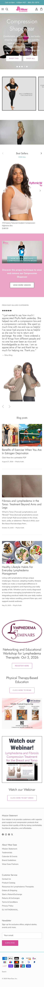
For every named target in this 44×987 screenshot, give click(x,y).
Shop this (14, 58)
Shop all (30, 58)
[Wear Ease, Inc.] (22, 9)
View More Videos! (22, 285)
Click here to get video (22, 798)
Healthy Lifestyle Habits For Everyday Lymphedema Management (17, 570)
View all (22, 157)
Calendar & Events (9, 856)
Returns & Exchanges (11, 898)
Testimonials (7, 852)
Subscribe (10, 943)
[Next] (40, 190)
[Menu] (2, 9)
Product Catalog (8, 883)
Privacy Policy (7, 906)
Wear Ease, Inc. (12, 979)
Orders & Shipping (9, 890)
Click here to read (22, 690)
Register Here (22, 666)
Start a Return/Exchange (12, 894)
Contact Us (6, 879)
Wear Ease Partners (10, 864)
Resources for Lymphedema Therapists (18, 886)
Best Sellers (22, 153)
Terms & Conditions (10, 902)
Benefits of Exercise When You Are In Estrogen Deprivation (22, 451)
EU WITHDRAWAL (10, 909)
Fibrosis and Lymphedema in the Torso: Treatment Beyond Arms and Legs (21, 504)
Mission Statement (9, 849)
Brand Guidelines (9, 860)
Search (4, 972)
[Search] (8, 9)
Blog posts (22, 418)
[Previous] (4, 190)
